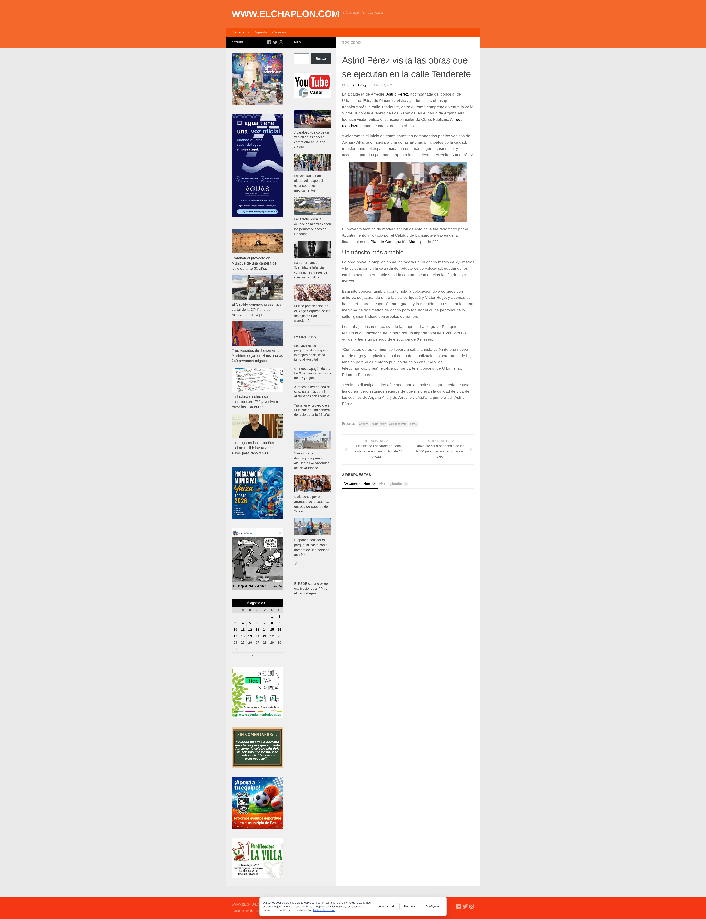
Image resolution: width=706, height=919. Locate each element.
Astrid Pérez (397, 94)
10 (235, 629)
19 (250, 636)
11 (243, 629)
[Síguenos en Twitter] (275, 42)
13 (257, 629)
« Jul (255, 655)
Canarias (279, 32)
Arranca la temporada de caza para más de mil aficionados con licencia (312, 391)
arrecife (363, 423)
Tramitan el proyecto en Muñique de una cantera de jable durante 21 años (254, 263)
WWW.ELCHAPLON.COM (285, 14)
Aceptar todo (387, 906)
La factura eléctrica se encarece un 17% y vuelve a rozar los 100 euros (255, 402)
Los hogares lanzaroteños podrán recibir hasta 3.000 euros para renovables (253, 448)
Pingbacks (395, 484)
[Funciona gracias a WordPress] (251, 910)
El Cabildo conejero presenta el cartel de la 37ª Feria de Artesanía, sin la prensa (257, 309)
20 (257, 636)
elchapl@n (359, 85)
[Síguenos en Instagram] (281, 42)
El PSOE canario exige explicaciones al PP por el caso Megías (311, 588)
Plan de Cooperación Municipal (398, 242)
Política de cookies (324, 910)
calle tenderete (398, 423)
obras (413, 423)
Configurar (432, 906)
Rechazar (410, 906)
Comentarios (361, 484)
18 (243, 636)
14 (265, 629)
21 (265, 636)
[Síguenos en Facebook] (269, 42)
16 (279, 629)
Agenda (261, 32)
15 (272, 629)
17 (235, 636)
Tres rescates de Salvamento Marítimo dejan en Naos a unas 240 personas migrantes (257, 355)
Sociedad (239, 32)
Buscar (321, 58)
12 (250, 629)
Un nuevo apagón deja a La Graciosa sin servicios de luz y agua (312, 373)
